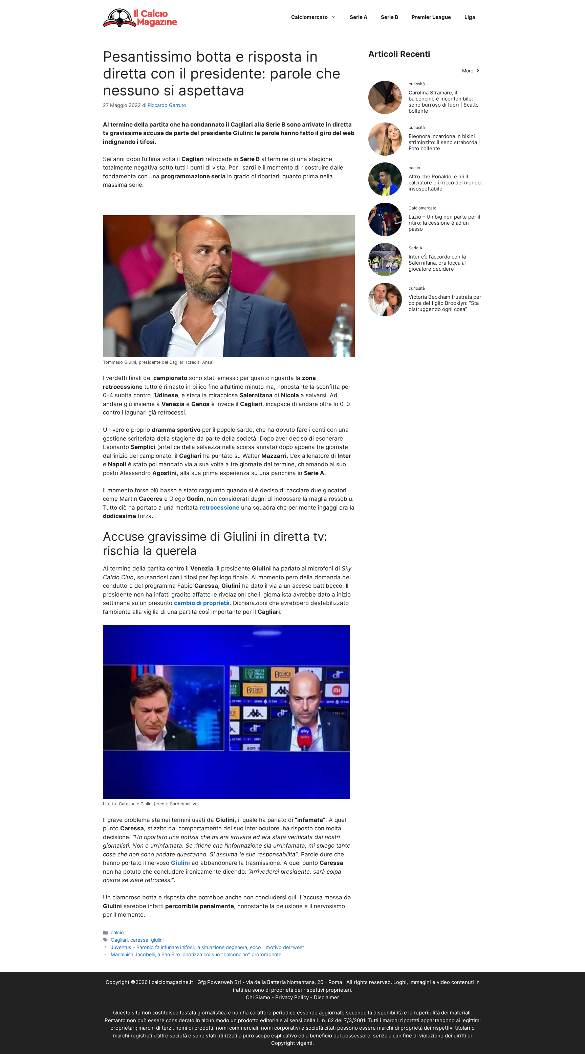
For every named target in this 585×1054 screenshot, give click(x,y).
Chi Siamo (258, 997)
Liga (469, 17)
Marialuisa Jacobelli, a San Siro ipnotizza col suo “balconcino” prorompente (196, 954)
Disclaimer (326, 997)
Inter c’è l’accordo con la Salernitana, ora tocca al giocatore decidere (437, 262)
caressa (139, 940)
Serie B (389, 17)
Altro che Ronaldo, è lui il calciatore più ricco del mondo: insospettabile (445, 182)
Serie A (358, 17)
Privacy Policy (292, 997)
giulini (157, 940)
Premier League (431, 17)
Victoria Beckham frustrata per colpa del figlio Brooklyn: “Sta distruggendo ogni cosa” (445, 303)
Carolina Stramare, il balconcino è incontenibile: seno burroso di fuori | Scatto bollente (444, 101)
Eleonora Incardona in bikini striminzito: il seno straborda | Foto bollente (444, 142)
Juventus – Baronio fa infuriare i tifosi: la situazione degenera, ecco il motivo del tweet (207, 947)
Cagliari (119, 940)
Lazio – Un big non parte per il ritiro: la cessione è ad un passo (444, 223)
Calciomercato (309, 17)
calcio (117, 932)
